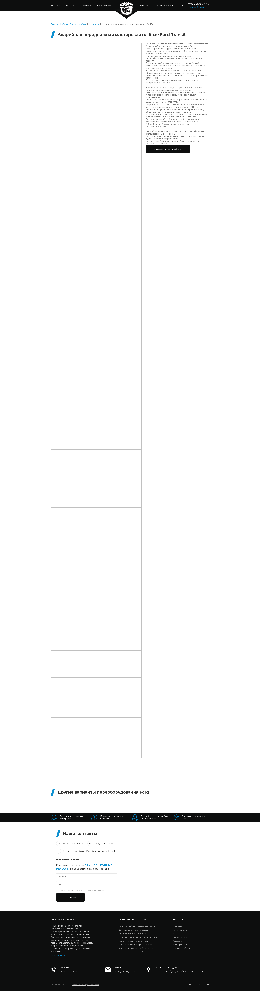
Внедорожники (180, 952)
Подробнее (56, 955)
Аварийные (94, 24)
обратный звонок (197, 7)
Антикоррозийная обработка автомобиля (139, 952)
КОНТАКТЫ (146, 5)
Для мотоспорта (181, 937)
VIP (174, 933)
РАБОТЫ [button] (85, 5)
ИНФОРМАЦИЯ (105, 5)
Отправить (70, 897)
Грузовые (177, 926)
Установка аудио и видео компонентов (137, 937)
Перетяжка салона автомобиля (134, 941)
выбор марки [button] (165, 5)
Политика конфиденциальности (85, 985)
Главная (54, 24)
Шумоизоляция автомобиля (132, 933)
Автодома (177, 941)
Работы (64, 24)
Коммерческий (180, 944)
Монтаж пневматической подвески (135, 948)
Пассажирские (180, 930)
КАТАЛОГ (56, 5)
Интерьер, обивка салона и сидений (136, 926)
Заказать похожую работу (168, 149)
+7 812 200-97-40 (198, 3)
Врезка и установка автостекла (134, 930)
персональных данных (94, 890)
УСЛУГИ (70, 5)
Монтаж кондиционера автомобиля (136, 944)
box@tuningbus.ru (106, 843)
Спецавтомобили (78, 24)
